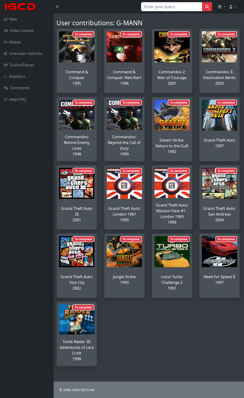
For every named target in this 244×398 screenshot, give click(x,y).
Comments (20, 87)
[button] (221, 6)
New (13, 19)
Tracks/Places (22, 65)
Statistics (17, 76)
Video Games (22, 30)
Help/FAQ (17, 99)
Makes (15, 42)
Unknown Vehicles (25, 53)
